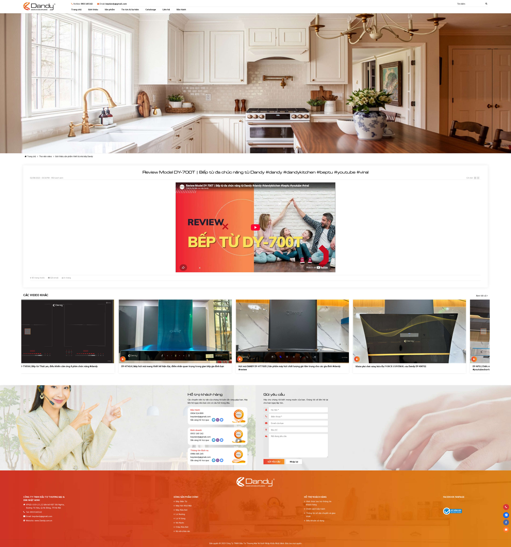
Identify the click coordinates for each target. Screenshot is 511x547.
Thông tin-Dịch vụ (199, 450)
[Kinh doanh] (238, 436)
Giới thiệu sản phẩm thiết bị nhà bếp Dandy (74, 156)
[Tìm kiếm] (486, 3)
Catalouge (150, 9)
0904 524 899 (196, 413)
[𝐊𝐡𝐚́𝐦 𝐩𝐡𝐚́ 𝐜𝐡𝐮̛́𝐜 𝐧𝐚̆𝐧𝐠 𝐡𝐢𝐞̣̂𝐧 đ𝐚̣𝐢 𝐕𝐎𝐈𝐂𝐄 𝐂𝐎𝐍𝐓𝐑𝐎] (84, 331)
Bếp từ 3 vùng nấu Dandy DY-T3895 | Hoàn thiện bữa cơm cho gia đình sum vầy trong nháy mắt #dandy (436, 366)
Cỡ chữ (469, 177)
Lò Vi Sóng (180, 518)
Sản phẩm (110, 9)
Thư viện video (45, 156)
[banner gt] (255, 83)
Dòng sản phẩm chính (186, 496)
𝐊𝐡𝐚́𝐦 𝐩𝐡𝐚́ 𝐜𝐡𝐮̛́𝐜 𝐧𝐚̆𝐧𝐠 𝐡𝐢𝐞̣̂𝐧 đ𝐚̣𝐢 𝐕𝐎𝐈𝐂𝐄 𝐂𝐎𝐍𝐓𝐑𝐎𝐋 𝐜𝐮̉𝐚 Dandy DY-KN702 (66, 366)
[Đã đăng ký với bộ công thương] (452, 513)
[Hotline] (506, 507)
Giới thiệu (93, 9)
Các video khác (35, 295)
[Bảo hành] (238, 416)
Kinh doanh (196, 430)
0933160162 (36, 512)
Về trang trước (38, 277)
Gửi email (54, 277)
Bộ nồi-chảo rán (183, 531)
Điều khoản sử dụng (315, 520)
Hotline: (82, 3)
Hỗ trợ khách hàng (315, 496)
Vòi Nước (180, 522)
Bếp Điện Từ (181, 501)
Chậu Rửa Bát (182, 526)
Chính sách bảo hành (315, 508)
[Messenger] (221, 420)
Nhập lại (294, 461)
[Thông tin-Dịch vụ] (238, 456)
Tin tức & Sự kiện (130, 9)
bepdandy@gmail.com (200, 416)
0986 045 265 (196, 453)
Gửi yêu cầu (274, 461)
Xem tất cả (481, 295)
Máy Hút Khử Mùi (183, 505)
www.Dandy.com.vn (43, 520)
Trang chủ (76, 9)
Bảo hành (181, 9)
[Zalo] (213, 420)
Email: (113, 3)
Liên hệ (166, 9)
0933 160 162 (196, 433)
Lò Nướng (180, 514)
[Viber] (217, 420)
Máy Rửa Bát (181, 509)
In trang (67, 277)
